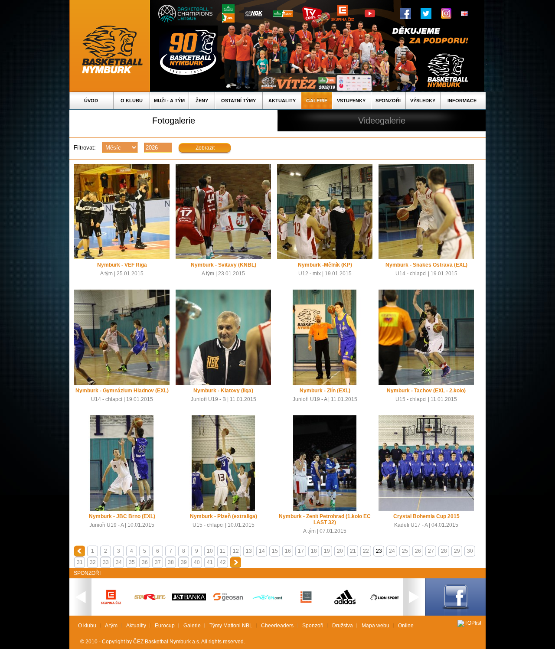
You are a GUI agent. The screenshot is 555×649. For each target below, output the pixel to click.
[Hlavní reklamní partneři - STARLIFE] (150, 598)
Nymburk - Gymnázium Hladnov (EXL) (122, 391)
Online (406, 626)
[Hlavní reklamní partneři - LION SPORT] (384, 601)
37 (158, 562)
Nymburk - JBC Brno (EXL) (122, 516)
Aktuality (282, 100)
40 (197, 562)
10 (210, 551)
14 (262, 551)
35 (132, 562)
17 (301, 551)
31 (80, 562)
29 (457, 551)
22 (366, 551)
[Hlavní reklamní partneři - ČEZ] (111, 607)
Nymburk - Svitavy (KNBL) (223, 265)
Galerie (316, 100)
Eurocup (165, 626)
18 (314, 551)
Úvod (91, 100)
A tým (111, 626)
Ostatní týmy (238, 100)
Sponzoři (388, 100)
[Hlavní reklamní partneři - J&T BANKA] (189, 599)
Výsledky (422, 100)
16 (288, 551)
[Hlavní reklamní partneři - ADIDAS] (345, 603)
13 (249, 551)
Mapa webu (375, 626)
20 (340, 551)
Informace (462, 100)
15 (275, 551)
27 (431, 551)
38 (171, 562)
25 (405, 551)
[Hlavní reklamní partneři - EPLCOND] (267, 607)
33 (106, 562)
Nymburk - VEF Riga (122, 265)
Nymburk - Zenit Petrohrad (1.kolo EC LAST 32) (325, 519)
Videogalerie (381, 120)
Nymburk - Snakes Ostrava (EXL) (426, 265)
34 (119, 562)
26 (418, 551)
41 (210, 562)
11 (222, 551)
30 (470, 551)
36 (145, 562)
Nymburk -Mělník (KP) (325, 265)
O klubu (132, 100)
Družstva (342, 626)
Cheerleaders (277, 626)
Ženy (202, 100)
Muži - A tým (169, 100)
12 (236, 551)
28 (444, 551)
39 (184, 562)
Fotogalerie (173, 120)
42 (223, 562)
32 (93, 562)
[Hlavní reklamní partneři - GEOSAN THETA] (228, 599)
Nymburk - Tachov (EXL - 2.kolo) (426, 391)
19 (327, 551)
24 (392, 551)
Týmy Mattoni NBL (230, 626)
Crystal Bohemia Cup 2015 (426, 516)
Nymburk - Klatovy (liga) (223, 391)
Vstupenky (351, 100)
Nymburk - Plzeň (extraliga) (223, 516)
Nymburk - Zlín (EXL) (325, 391)
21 (353, 551)
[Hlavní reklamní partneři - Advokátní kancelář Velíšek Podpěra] (306, 602)
